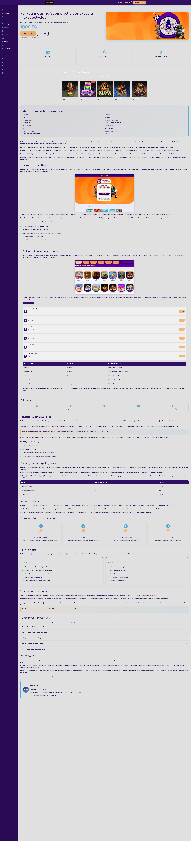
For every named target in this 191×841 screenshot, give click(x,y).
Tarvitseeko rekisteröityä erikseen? (33, 643)
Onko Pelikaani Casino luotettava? (33, 627)
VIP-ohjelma (7, 59)
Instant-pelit (51, 302)
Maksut (6, 66)
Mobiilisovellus (7, 73)
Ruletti (5, 31)
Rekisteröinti (139, 2)
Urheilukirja (6, 41)
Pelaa (182, 311)
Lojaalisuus (6, 10)
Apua (5, 62)
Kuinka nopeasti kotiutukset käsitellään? (35, 632)
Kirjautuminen (125, 2)
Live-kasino (7, 27)
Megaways (6, 24)
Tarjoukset (6, 13)
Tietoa (5, 69)
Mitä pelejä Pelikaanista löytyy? (32, 638)
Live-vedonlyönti (8, 45)
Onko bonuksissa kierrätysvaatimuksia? (35, 649)
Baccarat (6, 34)
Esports (6, 52)
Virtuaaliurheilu (7, 48)
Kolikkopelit (28, 302)
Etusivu (5, 17)
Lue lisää (42, 33)
